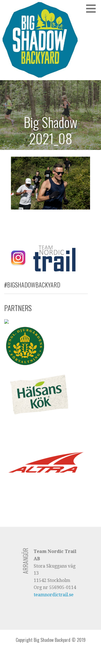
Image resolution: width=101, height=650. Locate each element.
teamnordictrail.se (54, 594)
